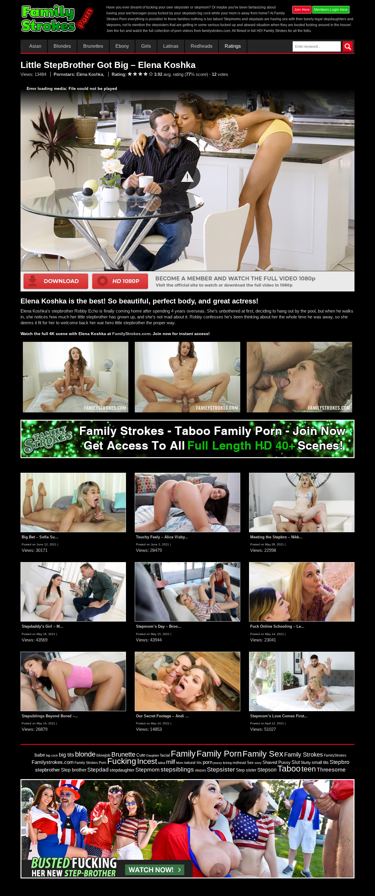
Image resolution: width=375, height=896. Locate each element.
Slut (296, 762)
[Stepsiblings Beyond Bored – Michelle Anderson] (73, 681)
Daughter (152, 755)
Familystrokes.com (53, 762)
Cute (140, 755)
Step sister (246, 770)
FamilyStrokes (335, 755)
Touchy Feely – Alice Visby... (162, 537)
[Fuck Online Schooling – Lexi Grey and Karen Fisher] (301, 592)
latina (161, 762)
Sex (250, 762)
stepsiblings (177, 769)
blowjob (103, 755)
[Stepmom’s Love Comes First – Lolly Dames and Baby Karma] (301, 681)
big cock (52, 755)
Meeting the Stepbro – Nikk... (276, 537)
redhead (239, 763)
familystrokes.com (216, 31)
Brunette (123, 754)
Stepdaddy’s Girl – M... (42, 626)
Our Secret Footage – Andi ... (162, 716)
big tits (66, 755)
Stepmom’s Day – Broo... (158, 626)
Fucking (121, 761)
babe (40, 754)
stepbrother (47, 770)
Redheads (201, 46)
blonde (85, 754)
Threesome (331, 770)
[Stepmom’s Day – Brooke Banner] (187, 592)
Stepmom (147, 770)
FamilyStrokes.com (131, 333)
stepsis (200, 770)
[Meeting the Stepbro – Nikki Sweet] (301, 502)
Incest (147, 761)
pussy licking (222, 762)
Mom (179, 762)
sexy (258, 762)
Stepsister (221, 769)
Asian (35, 46)
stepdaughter (122, 770)
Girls (146, 46)
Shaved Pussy (276, 762)
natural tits (193, 762)
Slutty (306, 762)
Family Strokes (303, 754)
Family (183, 753)
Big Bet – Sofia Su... (40, 537)
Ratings (233, 46)
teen (308, 769)
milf (170, 761)
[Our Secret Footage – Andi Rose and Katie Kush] (187, 681)
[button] (187, 177)
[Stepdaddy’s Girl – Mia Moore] (73, 592)
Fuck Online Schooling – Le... (277, 626)
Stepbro (340, 762)
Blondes (62, 46)
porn (207, 762)
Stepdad (98, 770)
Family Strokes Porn (90, 763)
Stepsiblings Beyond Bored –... (50, 716)
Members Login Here (331, 10)
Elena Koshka (89, 74)
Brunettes (93, 46)
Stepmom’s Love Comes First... (279, 716)
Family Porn (219, 753)
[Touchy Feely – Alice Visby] (187, 502)
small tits (320, 762)
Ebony (122, 46)
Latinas (170, 46)
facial (165, 755)
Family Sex (263, 753)
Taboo (289, 768)
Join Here (302, 10)
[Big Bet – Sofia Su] (73, 502)
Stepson (267, 770)
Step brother (73, 769)
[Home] (58, 18)
